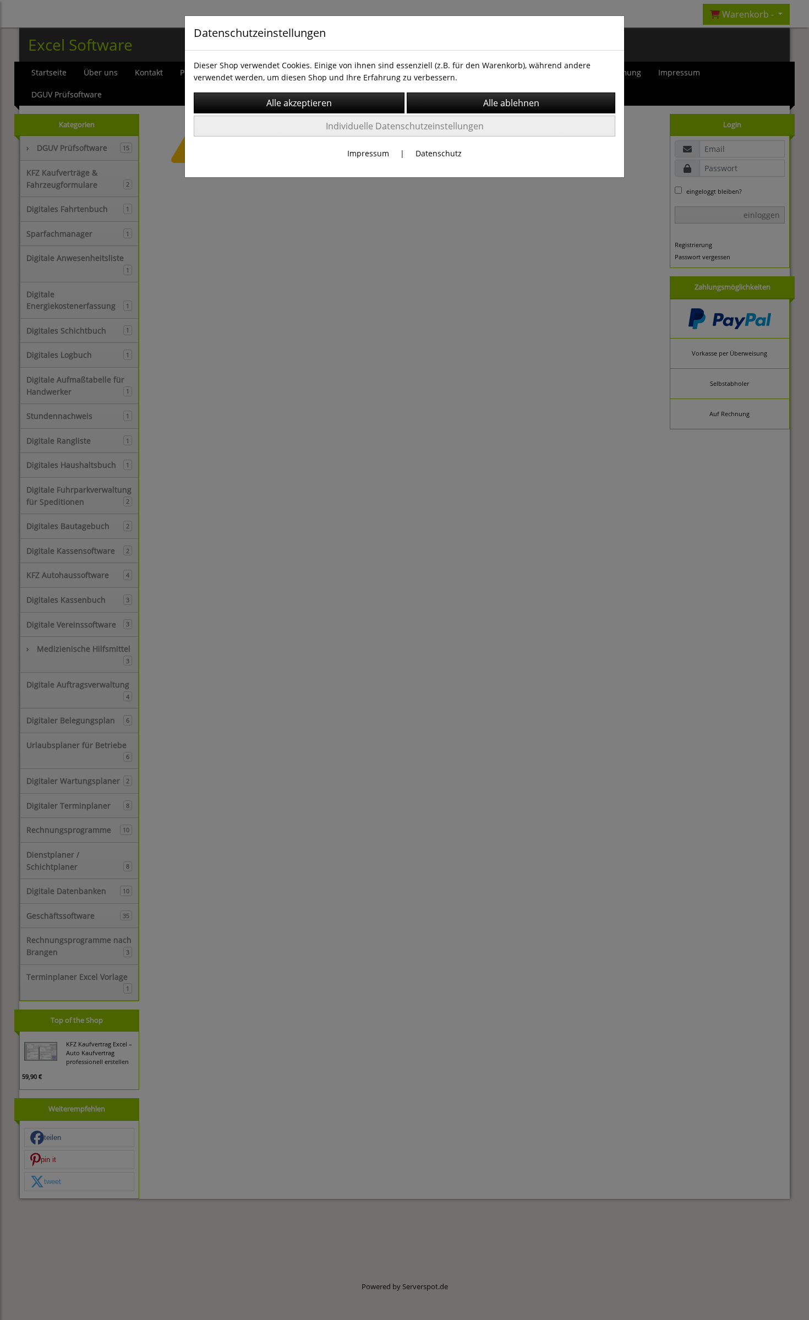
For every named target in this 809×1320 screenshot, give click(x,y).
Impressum (368, 153)
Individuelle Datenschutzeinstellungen (405, 126)
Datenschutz (439, 153)
